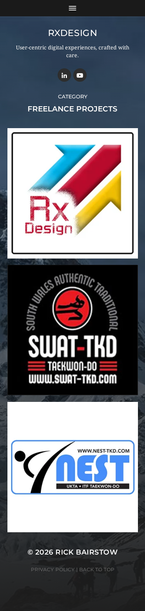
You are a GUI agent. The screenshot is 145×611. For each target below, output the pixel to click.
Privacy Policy (53, 569)
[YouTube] (80, 75)
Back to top (97, 569)
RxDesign (72, 32)
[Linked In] (64, 75)
